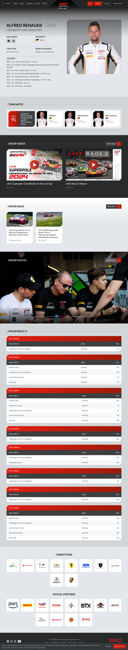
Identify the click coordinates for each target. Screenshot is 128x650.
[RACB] (71, 620)
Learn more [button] (41, 647)
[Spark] (56, 620)
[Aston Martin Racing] (13, 565)
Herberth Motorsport (24, 30)
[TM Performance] (100, 605)
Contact (80, 642)
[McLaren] (115, 565)
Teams (64, 642)
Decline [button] (108, 646)
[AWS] (13, 605)
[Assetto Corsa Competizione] (115, 605)
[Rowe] (56, 605)
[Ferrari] (71, 565)
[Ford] (86, 565)
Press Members (55, 642)
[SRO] (86, 620)
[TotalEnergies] (42, 605)
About (47, 642)
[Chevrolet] (56, 565)
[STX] (86, 605)
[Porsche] (71, 580)
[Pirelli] (27, 605)
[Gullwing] (42, 620)
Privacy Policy (72, 642)
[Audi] (27, 565)
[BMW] (42, 565)
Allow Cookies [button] (120, 646)
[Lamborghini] (100, 565)
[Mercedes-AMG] (56, 580)
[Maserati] (71, 605)
